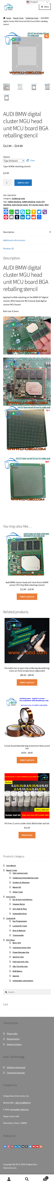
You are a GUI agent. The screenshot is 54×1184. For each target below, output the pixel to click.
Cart (41, 1177)
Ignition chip (18, 957)
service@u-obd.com (19, 1109)
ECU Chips (10, 940)
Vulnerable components (23, 980)
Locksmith (10, 918)
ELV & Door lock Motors (22, 899)
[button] (46, 36)
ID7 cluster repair (36, 205)
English (34, 2)
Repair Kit (17, 887)
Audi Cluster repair (20, 205)
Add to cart (23, 182)
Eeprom (16, 976)
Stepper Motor (19, 904)
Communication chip (22, 947)
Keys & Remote (19, 930)
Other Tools (18, 892)
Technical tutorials (16, 1072)
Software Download (16, 1067)
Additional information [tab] (14, 240)
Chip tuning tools (20, 873)
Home (8, 18)
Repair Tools (18, 18)
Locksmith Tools (20, 926)
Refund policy (13, 1038)
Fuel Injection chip (21, 961)
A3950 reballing (14, 201)
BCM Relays (17, 971)
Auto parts (11, 896)
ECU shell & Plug (20, 909)
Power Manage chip (21, 952)
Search (27, 1179)
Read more (27, 835)
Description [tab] (8, 232)
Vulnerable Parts (20, 913)
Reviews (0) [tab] (8, 248)
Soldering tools (32, 18)
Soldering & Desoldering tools (25, 878)
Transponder (18, 935)
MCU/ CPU (17, 943)
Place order (12, 1033)
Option (6, 156)
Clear (32, 160)
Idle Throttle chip (20, 966)
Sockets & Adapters (21, 882)
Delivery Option (14, 1044)
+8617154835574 (22, 1102)
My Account (9, 1179)
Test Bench (11, 865)
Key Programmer (20, 921)
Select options (27, 596)
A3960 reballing (28, 201)
